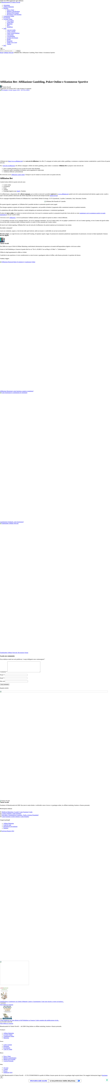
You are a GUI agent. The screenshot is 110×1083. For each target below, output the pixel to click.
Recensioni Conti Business (14, 14)
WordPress (10, 27)
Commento (3, 672)
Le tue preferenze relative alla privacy (62, 1081)
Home (1, 52)
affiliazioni (12, 217)
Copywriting (10, 20)
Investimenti (6, 17)
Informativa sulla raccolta (38, 1081)
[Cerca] (1, 49)
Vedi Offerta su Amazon (6, 1004)
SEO (8, 25)
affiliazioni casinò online (18, 174)
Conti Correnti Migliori (13, 33)
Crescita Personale (8, 1061)
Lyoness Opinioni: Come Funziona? (11, 813)
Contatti (5, 1069)
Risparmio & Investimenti (10, 826)
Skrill (18, 191)
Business (5, 8)
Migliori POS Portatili (13, 13)
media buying (53, 195)
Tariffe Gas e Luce (12, 42)
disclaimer (104, 1075)
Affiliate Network (8, 52)
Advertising (6, 5)
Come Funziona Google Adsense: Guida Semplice (15, 816)
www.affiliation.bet (63, 194)
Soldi (4, 28)
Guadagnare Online (8, 16)
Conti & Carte (7, 825)
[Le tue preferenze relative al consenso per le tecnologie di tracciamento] (107, 1080)
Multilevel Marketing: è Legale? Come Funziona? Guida (17, 812)
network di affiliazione (9, 165)
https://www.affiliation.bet (15, 161)
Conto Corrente (11, 31)
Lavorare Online (7, 19)
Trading (9, 44)
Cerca (18, 51)
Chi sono (5, 1068)
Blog (4, 45)
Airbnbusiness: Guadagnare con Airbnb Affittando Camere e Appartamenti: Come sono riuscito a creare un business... (32, 1001)
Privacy (5, 1071)
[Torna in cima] (1, 1077)
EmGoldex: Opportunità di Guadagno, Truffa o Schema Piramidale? (20, 815)
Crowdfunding (11, 36)
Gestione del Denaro (12, 38)
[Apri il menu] (4, 49)
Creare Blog (10, 22)
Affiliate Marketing (8, 6)
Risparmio (9, 41)
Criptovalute (10, 34)
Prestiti (9, 39)
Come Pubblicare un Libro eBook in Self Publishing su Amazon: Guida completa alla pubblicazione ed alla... (29, 1020)
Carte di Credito (11, 30)
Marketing (9, 24)
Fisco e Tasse (10, 10)
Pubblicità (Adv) (7, 1072)
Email (2, 678)
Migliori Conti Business (13, 11)
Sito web (2, 681)
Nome (2, 675)
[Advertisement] (55, 66)
